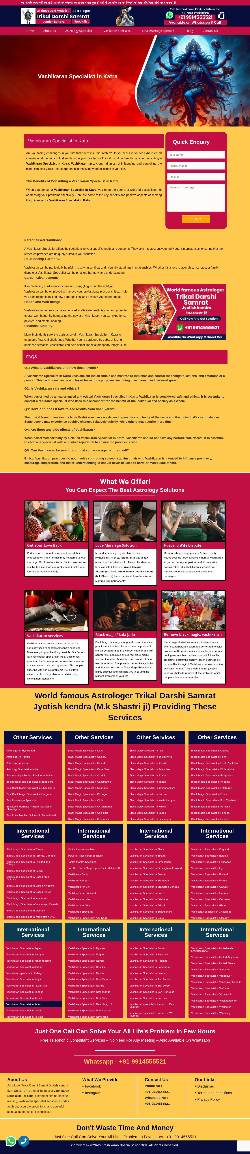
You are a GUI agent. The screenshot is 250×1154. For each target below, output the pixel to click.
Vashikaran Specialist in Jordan (24, 966)
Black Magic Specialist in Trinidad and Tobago (28, 863)
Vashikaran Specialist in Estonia (209, 855)
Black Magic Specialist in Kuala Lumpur (152, 800)
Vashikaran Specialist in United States (213, 963)
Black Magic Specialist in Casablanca (89, 781)
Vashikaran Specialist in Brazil (147, 892)
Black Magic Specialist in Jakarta (148, 763)
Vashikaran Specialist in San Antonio (150, 979)
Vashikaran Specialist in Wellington (211, 1006)
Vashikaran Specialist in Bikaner (148, 855)
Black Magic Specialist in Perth (209, 756)
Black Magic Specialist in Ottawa (210, 750)
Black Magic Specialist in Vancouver (27, 898)
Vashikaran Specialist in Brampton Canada (154, 886)
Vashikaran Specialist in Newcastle (88, 1016)
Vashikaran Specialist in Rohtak (148, 948)
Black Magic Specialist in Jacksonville (151, 756)
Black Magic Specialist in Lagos (148, 812)
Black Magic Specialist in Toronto (25, 849)
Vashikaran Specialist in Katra (23, 1004)
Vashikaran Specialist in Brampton (149, 880)
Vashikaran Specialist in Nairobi (86, 960)
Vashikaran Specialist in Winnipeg (210, 1013)
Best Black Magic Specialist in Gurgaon (29, 794)
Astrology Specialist (78, 31)
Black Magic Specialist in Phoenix (210, 781)
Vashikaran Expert (78, 880)
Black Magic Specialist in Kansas (148, 794)
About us (49, 31)
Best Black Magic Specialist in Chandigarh (30, 787)
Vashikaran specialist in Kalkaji (24, 973)
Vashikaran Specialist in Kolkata (24, 1016)
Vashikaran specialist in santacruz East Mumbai (152, 1005)
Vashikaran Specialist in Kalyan (24, 979)
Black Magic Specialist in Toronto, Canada (30, 855)
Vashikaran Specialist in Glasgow (210, 917)
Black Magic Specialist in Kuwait (148, 806)
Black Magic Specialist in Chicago (87, 794)
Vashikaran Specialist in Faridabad (211, 861)
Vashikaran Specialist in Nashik (86, 973)
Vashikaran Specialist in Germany (210, 899)
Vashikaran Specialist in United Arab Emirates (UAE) (212, 949)
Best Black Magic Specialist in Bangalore (29, 781)
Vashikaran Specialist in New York (87, 998)
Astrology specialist (17, 763)
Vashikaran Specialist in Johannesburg (28, 960)
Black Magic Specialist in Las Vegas (150, 819)
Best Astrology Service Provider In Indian (29, 775)
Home (29, 31)
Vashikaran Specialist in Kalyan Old (26, 985)
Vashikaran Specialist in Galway (209, 886)
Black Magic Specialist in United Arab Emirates (27, 878)
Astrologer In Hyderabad (20, 750)
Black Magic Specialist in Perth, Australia (214, 763)
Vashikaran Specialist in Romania (149, 954)
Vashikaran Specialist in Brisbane (149, 899)
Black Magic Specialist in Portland (210, 806)
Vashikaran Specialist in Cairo (147, 917)
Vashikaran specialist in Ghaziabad (211, 911)
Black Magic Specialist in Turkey (24, 870)
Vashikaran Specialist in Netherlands (89, 991)
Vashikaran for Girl (78, 886)
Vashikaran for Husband (82, 892)
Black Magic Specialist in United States (28, 891)
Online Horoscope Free (81, 849)
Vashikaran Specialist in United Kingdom (214, 957)
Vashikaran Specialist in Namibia (87, 966)
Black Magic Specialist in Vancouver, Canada (32, 904)
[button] (10, 1141)
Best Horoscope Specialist (21, 800)
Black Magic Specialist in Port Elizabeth (213, 800)
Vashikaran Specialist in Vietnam (210, 988)
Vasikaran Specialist (117, 31)
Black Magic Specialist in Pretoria (210, 819)
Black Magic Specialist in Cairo (85, 750)
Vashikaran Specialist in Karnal (24, 998)
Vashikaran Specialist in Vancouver (211, 975)
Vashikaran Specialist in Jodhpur (25, 954)
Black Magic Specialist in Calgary (87, 756)
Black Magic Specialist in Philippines (212, 775)
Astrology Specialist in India (22, 769)
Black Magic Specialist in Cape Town (89, 769)
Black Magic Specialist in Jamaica (149, 775)
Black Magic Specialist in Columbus (88, 819)
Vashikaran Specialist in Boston (148, 874)
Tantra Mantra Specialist (82, 861)
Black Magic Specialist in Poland (209, 794)
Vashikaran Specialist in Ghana (209, 905)
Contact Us (210, 31)
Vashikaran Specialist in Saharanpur (150, 966)
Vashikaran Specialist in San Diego (150, 985)
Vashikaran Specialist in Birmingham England (156, 868)
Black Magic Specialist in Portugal (210, 812)
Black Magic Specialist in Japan (148, 781)
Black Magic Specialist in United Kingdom (30, 885)
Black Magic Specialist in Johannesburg (152, 787)
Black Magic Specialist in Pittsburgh (211, 787)
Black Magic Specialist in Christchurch (90, 806)
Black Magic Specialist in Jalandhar (150, 769)
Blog (190, 31)
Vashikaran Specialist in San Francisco (152, 991)
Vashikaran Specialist (80, 911)
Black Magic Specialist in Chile (85, 800)
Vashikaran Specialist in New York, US (90, 1004)
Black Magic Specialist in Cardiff (86, 775)
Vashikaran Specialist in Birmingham (150, 861)
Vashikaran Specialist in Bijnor (147, 849)
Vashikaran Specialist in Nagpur (86, 954)
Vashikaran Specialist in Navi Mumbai (89, 979)
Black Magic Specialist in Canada (87, 763)
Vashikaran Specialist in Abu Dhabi (88, 917)
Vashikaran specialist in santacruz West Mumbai (152, 1014)
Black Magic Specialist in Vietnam (25, 910)
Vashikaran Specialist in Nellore (86, 985)
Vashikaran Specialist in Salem (147, 973)
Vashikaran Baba (78, 874)
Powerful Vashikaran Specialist (85, 855)
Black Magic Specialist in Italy (146, 750)
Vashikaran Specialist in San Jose (149, 998)
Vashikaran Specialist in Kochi (23, 1010)
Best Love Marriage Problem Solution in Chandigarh (29, 808)
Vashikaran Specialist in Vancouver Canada (216, 981)
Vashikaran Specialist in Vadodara (210, 969)
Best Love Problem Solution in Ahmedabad (31, 815)
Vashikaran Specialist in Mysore (86, 948)
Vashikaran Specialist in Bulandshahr (151, 911)
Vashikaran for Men (79, 899)
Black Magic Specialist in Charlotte (88, 787)
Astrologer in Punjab (18, 756)
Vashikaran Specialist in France (209, 880)
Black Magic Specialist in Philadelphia (212, 769)
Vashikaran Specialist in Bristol (147, 905)
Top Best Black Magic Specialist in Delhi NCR (94, 868)
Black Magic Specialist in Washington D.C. (30, 916)
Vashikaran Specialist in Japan (24, 948)
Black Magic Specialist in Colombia (88, 812)
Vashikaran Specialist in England (210, 849)
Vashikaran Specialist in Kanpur (24, 991)
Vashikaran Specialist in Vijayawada (211, 994)
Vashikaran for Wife (79, 905)
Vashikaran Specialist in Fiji (207, 868)
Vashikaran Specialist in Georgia (210, 892)
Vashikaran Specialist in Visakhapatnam (214, 1000)
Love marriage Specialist (159, 31)
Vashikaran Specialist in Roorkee (148, 960)
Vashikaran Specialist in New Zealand (89, 1010)
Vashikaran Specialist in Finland (209, 874)
